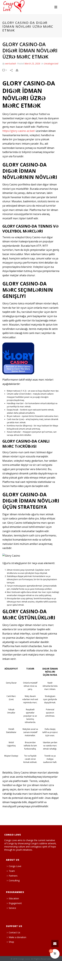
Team (12, 870)
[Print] (18, 70)
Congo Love (15, 866)
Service (12, 907)
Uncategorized (51, 63)
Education (14, 898)
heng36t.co (11, 917)
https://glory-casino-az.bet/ (18, 131)
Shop (11, 941)
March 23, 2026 (32, 63)
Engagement (15, 903)
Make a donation (17, 937)
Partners (13, 875)
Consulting (14, 880)
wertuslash (10, 63)
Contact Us (14, 932)
